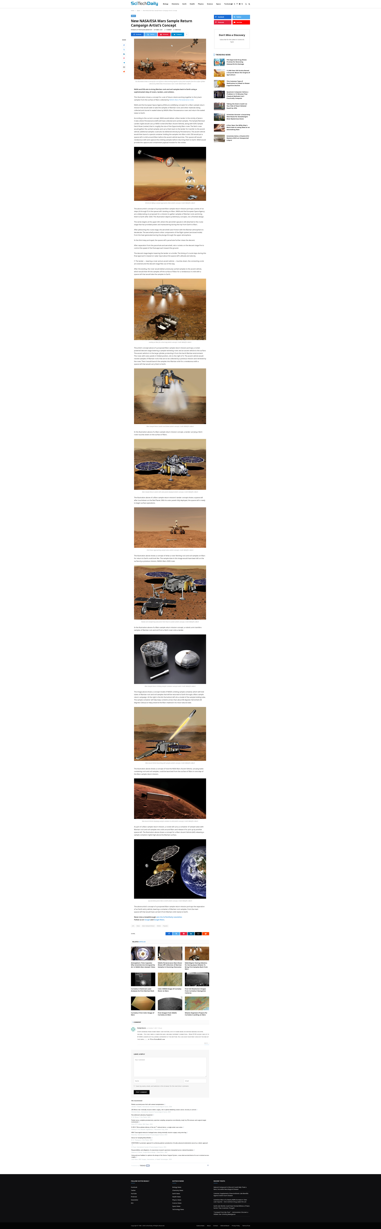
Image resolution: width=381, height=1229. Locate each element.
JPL (133, 926)
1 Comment (169, 29)
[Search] (249, 4)
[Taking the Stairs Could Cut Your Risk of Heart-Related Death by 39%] (219, 106)
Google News (159, 920)
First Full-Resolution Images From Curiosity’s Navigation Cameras (195, 991)
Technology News (178, 1209)
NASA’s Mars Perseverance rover (181, 100)
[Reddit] (124, 71)
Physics (201, 4)
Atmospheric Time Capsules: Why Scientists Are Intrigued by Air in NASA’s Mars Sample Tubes (143, 965)
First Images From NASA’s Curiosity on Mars (167, 1014)
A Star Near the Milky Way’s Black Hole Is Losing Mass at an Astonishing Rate (238, 127)
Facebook (134, 1187)
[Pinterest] (124, 58)
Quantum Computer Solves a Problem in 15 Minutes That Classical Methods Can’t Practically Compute (237, 95)
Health (192, 4)
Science (210, 4)
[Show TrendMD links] (208, 1165)
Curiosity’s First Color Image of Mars (142, 1014)
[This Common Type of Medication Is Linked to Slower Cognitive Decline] (219, 84)
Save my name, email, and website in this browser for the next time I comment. (162, 1086)
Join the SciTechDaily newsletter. (169, 917)
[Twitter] (124, 49)
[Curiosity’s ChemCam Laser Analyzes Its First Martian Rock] (143, 979)
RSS (132, 1203)
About (209, 1226)
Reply (206, 1043)
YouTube (134, 1193)
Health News (176, 1197)
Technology (228, 4)
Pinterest (134, 1197)
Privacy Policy (236, 1226)
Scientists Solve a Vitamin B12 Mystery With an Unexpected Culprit (238, 138)
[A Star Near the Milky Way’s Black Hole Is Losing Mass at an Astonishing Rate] (219, 128)
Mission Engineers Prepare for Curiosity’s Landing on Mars (196, 1014)
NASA (159, 926)
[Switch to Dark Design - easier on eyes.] (246, 4)
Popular (165, 926)
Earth (184, 4)
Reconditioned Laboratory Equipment (141, 1115)
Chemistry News (177, 1190)
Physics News (176, 1200)
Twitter (133, 1190)
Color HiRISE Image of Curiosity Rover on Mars (169, 990)
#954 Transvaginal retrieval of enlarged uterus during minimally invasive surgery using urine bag (158, 1132)
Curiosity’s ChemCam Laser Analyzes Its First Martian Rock (142, 990)
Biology (165, 4)
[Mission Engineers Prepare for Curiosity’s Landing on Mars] (197, 1003)
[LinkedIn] (124, 54)
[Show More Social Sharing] (187, 34)
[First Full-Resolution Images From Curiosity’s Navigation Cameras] (197, 979)
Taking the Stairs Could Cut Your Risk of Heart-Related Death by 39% (237, 106)
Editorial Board (224, 1226)
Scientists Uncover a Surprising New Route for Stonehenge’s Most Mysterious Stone (238, 117)
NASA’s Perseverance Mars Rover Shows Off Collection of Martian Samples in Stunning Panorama (170, 965)
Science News (176, 1203)
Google (147, 920)
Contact (215, 1226)
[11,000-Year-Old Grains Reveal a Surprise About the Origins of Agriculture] (219, 73)
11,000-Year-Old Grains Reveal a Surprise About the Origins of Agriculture (238, 72)
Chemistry (175, 4)
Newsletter (134, 1200)
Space (218, 4)
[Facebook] (124, 45)
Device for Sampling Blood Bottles (141, 1138)
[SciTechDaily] (144, 4)
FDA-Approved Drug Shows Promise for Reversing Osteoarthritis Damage (237, 62)
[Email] (124, 67)
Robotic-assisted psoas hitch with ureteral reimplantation (147, 1104)
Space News (176, 1206)
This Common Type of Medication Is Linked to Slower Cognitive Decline (238, 83)
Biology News (176, 1187)
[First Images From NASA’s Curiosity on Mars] (170, 1003)
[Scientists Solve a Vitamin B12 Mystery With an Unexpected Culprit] (219, 138)
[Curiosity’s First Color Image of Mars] (143, 1003)
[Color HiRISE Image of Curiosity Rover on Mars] (170, 979)
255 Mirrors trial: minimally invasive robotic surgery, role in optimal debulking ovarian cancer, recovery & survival (163, 1109)
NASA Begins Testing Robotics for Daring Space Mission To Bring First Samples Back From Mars (196, 966)
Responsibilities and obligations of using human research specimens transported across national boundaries (162, 1150)
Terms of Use (246, 1226)
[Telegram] (124, 63)
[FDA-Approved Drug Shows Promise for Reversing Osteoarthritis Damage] (219, 62)
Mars (138, 926)
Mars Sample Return (148, 926)
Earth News (176, 1193)
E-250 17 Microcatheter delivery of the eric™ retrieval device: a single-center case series (156, 1127)
